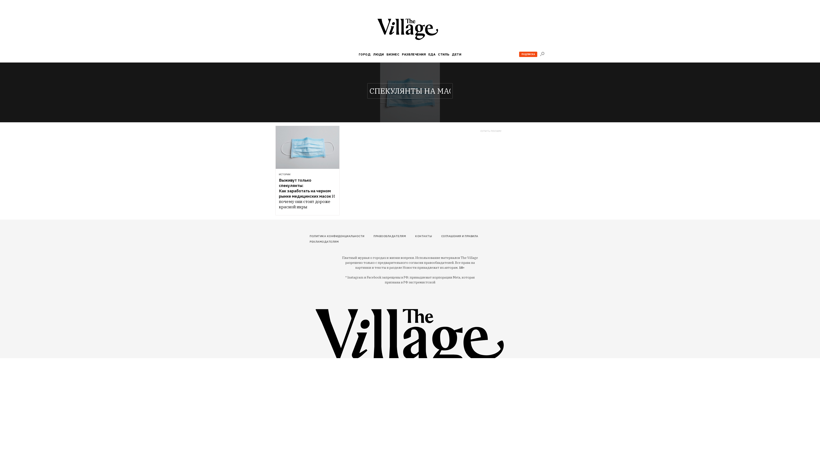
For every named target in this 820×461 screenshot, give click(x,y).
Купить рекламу (491, 131)
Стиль (443, 54)
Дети (456, 54)
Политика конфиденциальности (337, 236)
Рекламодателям (324, 242)
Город (364, 54)
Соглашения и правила (459, 236)
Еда (431, 54)
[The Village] (410, 30)
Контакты (423, 236)
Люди (378, 54)
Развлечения (414, 54)
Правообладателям (389, 236)
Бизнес (393, 54)
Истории (284, 174)
